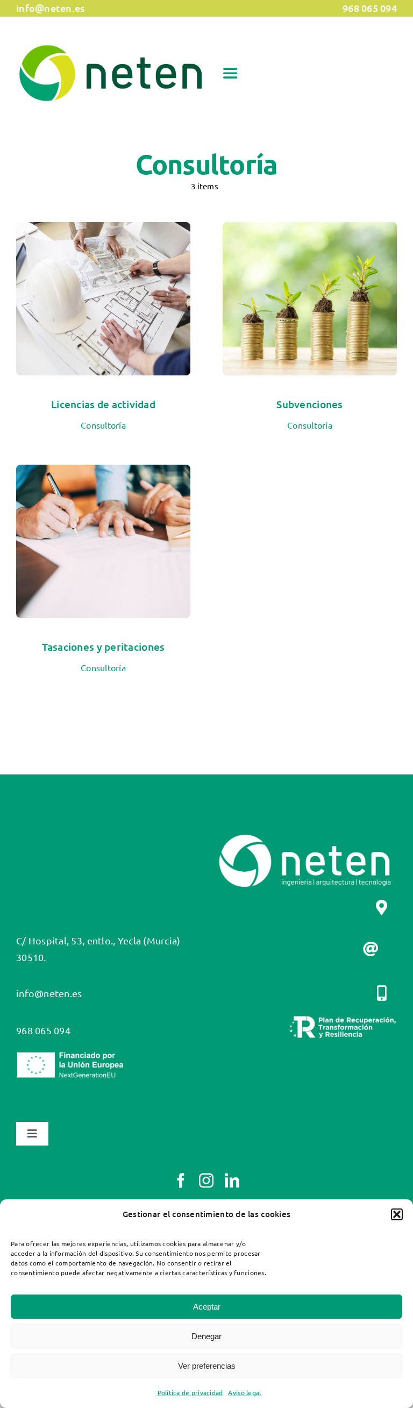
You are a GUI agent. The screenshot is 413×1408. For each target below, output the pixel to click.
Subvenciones (309, 404)
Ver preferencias (207, 1365)
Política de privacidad (190, 1392)
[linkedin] (232, 1180)
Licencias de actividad (103, 404)
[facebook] (181, 1180)
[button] (396, 1214)
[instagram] (206, 1180)
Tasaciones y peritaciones (103, 646)
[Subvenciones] (310, 230)
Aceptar (206, 1306)
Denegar (206, 1336)
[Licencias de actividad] (103, 230)
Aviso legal (244, 1392)
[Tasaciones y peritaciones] (103, 472)
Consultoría (103, 424)
